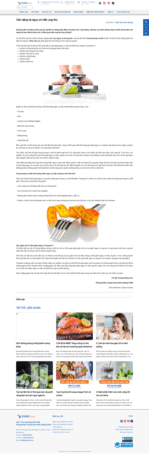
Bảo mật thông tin (126, 432)
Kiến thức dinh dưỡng (95, 12)
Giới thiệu (35, 12)
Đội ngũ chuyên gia (62, 12)
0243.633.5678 (28, 438)
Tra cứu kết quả (123, 12)
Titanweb (88, 451)
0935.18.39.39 (69, 2)
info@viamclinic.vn (70, 4)
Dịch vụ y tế (46, 12)
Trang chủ (23, 12)
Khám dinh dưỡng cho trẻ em (63, 422)
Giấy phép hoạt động (125, 427)
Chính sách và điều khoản (124, 430)
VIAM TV (110, 12)
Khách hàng (78, 12)
